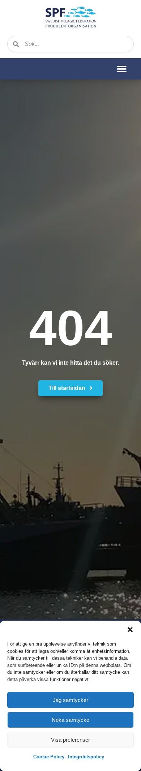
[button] (130, 629)
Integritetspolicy (86, 756)
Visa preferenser (70, 740)
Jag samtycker (70, 700)
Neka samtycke (70, 720)
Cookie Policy (48, 756)
